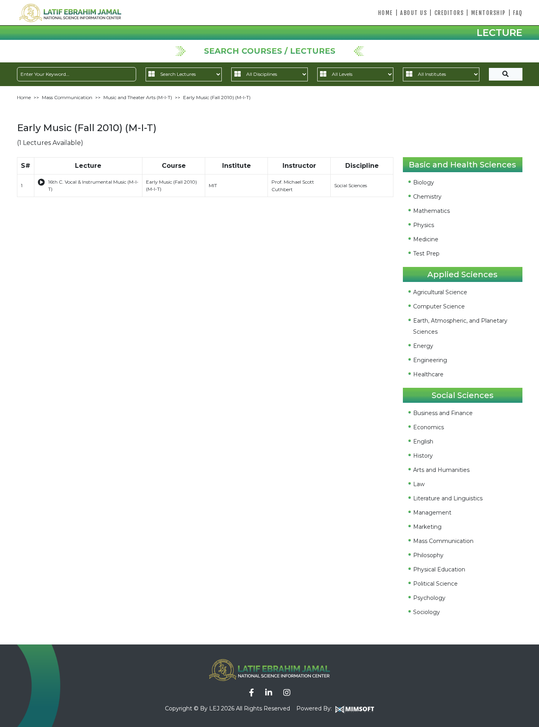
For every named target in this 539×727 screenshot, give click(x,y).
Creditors (449, 12)
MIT (213, 185)
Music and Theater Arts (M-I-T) (137, 97)
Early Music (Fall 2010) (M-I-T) (217, 97)
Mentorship (488, 12)
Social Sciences (350, 185)
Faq (517, 12)
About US (413, 12)
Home (385, 12)
